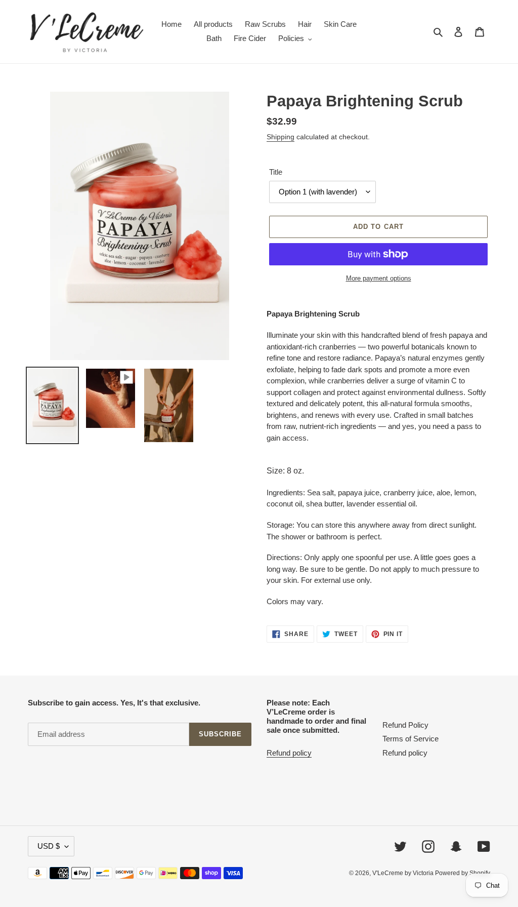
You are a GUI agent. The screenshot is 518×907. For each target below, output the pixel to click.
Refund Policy (405, 725)
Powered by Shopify (462, 873)
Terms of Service (410, 738)
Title (275, 172)
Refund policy (289, 752)
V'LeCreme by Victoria (403, 873)
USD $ (48, 846)
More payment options (378, 278)
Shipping (280, 137)
